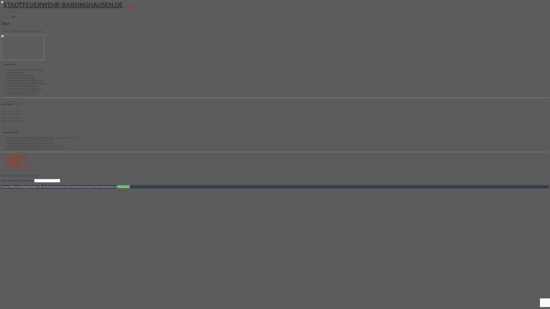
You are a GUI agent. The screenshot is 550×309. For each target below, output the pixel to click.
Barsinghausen (14, 160)
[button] (130, 6)
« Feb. (3, 127)
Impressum (13, 163)
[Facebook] (2, 171)
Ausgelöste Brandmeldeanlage (22, 86)
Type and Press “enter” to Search (17, 180)
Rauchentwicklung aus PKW (21, 77)
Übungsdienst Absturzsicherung (23, 91)
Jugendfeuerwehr (16, 158)
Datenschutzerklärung (18, 166)
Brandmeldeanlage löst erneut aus (24, 88)
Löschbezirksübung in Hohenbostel (25, 80)
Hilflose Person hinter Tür (20, 75)
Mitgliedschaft (14, 155)
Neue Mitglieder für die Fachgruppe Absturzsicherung (34, 137)
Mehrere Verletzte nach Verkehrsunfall (27, 83)
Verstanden (123, 187)
